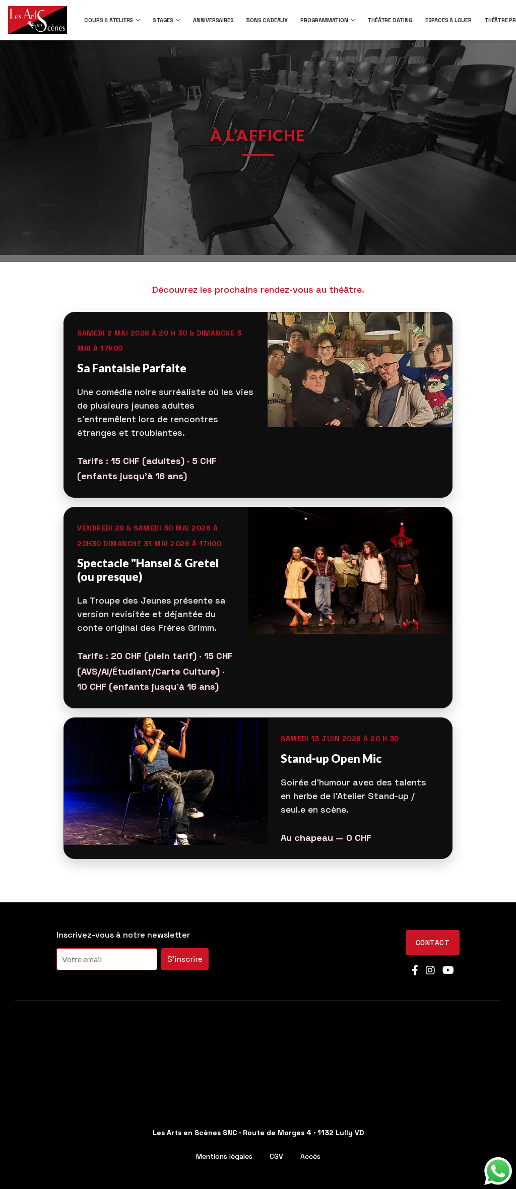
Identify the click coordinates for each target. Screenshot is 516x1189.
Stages (163, 20)
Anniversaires (213, 20)
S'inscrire (185, 959)
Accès (310, 1156)
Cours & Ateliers (108, 20)
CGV (276, 1156)
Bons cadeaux (267, 20)
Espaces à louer (448, 20)
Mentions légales (224, 1156)
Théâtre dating (389, 20)
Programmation (324, 20)
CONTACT (432, 942)
